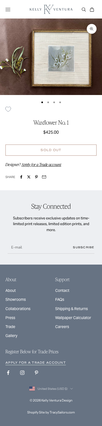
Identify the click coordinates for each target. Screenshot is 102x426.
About (10, 290)
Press (10, 317)
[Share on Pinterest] (36, 177)
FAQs (59, 299)
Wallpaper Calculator (73, 317)
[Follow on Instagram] (22, 372)
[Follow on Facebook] (8, 372)
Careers (62, 326)
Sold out (51, 150)
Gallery (11, 335)
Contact (62, 290)
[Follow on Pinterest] (36, 372)
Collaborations (17, 308)
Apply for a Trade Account (35, 362)
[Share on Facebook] (21, 177)
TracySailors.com (62, 412)
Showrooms (15, 299)
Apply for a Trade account (41, 164)
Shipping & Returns (71, 308)
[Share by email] (44, 177)
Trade (10, 326)
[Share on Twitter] (29, 177)
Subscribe (83, 247)
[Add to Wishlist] (10, 109)
